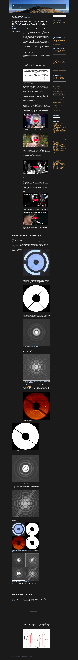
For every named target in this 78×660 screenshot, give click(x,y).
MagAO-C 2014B (57, 61)
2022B (62, 91)
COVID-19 (55, 99)
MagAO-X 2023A (55, 42)
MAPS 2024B (59, 50)
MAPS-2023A (55, 102)
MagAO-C (16, 240)
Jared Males (14, 28)
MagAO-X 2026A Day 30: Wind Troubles (59, 131)
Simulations (18, 31)
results (64, 107)
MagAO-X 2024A (63, 41)
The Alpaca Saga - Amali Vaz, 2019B (58, 77)
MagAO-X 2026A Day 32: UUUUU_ (58, 129)
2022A (58, 91)
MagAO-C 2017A (57, 59)
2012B (13, 243)
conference (55, 97)
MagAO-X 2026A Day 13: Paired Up (58, 160)
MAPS (64, 22)
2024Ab (58, 94)
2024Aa (54, 94)
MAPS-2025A (55, 105)
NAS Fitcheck (59, 107)
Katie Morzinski (14, 237)
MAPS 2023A (59, 51)
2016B (58, 88)
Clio (53, 23)
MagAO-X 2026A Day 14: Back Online (58, 159)
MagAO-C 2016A (55, 60)
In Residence (55, 126)
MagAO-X (13, 31)
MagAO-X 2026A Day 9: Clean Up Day (58, 166)
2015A (58, 86)
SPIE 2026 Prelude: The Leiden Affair (58, 125)
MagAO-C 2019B (55, 58)
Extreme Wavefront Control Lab (23, 6)
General (13, 240)
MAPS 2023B (54, 51)
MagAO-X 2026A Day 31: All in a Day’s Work (59, 130)
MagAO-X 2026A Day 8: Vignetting (58, 167)
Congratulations (61, 97)
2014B (54, 86)
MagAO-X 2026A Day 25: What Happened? (59, 139)
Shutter (17, 599)
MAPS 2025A (54, 50)
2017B (54, 89)
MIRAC (54, 107)
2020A (13, 32)
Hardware (60, 22)
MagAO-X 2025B (60, 40)
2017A (61, 88)
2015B (61, 86)
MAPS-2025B (61, 105)
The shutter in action (22, 594)
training (54, 108)
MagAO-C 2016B (63, 59)
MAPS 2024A (63, 50)
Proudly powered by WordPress (27, 656)
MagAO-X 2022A (55, 43)
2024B (62, 94)
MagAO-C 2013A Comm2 (56, 62)
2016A (54, 88)
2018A (57, 89)
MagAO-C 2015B (60, 60)
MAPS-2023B (60, 102)
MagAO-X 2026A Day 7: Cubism (57, 168)
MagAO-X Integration (56, 100)
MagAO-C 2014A (63, 61)
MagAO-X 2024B (57, 41)
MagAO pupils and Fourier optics (27, 235)
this (30, 154)
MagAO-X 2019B (57, 44)
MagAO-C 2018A (60, 58)
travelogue (59, 108)
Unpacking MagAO (56, 110)
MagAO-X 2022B (60, 42)
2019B (61, 89)
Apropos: (24, 66)
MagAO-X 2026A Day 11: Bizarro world (58, 163)
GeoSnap (59, 99)
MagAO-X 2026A (55, 40)
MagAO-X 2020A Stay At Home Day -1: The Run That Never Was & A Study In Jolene (29, 24)
